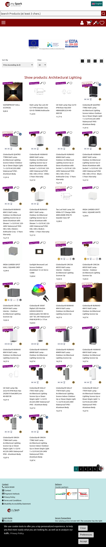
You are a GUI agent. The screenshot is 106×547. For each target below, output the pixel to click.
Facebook (8, 521)
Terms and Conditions (12, 500)
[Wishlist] (102, 23)
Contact (8, 490)
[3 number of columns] (82, 61)
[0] (95, 23)
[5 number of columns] (95, 61)
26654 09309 (9, 487)
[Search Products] (103, 13)
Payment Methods (12, 493)
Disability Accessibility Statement (17, 503)
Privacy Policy (9, 497)
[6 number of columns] (101, 61)
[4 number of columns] (89, 61)
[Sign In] (82, 23)
